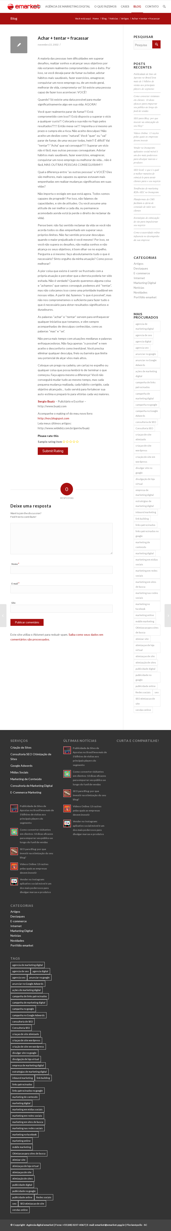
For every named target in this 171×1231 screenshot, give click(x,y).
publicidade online (146, 686)
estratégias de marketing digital (145, 503)
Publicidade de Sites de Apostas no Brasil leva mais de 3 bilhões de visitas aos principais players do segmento (145, 81)
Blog (13, 18)
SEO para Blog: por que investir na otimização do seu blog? (146, 121)
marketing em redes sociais (146, 573)
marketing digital (145, 553)
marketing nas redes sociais (147, 595)
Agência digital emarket (40, 1224)
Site (13, 602)
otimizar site (142, 639)
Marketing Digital (145, 283)
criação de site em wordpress (145, 459)
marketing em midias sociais (147, 562)
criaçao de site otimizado (143, 437)
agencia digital (143, 341)
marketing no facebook (143, 606)
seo (156, 692)
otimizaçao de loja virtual (145, 647)
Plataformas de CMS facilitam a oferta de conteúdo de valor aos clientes (145, 204)
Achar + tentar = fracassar (63, 37)
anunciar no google (146, 354)
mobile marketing (145, 621)
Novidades (140, 292)
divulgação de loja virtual (145, 481)
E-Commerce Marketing (25, 792)
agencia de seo (144, 335)
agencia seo (142, 347)
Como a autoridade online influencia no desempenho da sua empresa (147, 236)
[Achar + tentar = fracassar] (18, 44)
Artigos (125, 18)
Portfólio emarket (145, 297)
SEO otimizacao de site (145, 701)
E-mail (15, 583)
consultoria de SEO (146, 422)
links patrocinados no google (147, 533)
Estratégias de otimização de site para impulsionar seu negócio (146, 221)
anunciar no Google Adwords (146, 362)
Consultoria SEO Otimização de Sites (30, 756)
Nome (15, 564)
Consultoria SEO (144, 428)
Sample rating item (50, 441)
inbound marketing (146, 512)
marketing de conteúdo (143, 544)
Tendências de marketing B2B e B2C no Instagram (146, 190)
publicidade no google (143, 677)
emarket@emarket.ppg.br (110, 1224)
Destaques (141, 268)
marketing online (145, 615)
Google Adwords (21, 765)
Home (96, 18)
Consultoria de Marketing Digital (31, 785)
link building (142, 518)
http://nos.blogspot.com (53, 418)
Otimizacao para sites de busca (147, 630)
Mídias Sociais (19, 772)
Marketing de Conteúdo (26, 779)
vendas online (143, 709)
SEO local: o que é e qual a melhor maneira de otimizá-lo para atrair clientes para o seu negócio (147, 175)
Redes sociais (143, 692)
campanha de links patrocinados (146, 384)
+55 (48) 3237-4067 (73, 1224)
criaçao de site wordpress (143, 448)
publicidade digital (145, 668)
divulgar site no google (144, 470)
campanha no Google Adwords (147, 413)
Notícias (113, 18)
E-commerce (142, 273)
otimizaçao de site (145, 656)
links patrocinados (145, 525)
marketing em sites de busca (146, 584)
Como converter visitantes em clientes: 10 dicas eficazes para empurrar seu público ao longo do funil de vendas (147, 103)
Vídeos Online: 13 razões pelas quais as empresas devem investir (146, 136)
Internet (139, 278)
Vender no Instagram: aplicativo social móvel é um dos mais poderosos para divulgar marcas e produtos (146, 155)
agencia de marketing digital (145, 326)
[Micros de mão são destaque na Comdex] (3, 615)
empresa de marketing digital (145, 492)
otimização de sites (146, 662)
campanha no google (146, 404)
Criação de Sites (20, 747)
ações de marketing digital (146, 373)
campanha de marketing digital (145, 396)
